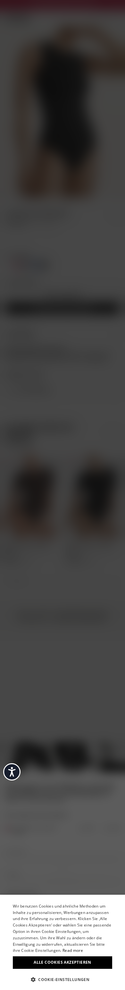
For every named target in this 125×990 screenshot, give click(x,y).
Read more (73, 950)
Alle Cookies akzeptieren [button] (62, 962)
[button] (62, 979)
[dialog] (62, 942)
